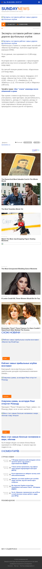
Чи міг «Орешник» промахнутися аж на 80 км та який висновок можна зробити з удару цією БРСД (25, 494)
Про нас (16, 566)
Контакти (10, 566)
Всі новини (28, 142)
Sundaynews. (28, 563)
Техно (37, 142)
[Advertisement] (21, 125)
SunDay (15, 8)
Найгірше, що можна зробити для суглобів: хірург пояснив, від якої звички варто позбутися (25, 480)
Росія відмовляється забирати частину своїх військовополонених (26, 474)
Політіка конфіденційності (27, 566)
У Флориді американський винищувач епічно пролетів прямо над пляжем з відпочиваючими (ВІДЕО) (26, 461)
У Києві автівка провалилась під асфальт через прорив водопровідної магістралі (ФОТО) (25, 468)
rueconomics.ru (5, 145)
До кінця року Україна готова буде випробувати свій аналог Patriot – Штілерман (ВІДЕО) (26, 487)
